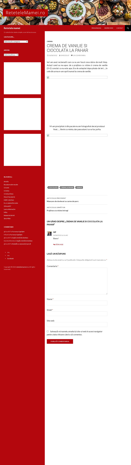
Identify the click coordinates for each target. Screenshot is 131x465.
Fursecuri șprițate (18, 231)
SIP (54, 232)
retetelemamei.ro (22, 267)
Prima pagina (96, 28)
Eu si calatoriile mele (11, 203)
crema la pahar (67, 187)
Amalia (6, 181)
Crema (50, 41)
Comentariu (52, 266)
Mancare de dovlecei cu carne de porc (63, 199)
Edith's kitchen (9, 200)
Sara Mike (7, 218)
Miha (5, 212)
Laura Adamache (9, 209)
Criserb (6, 188)
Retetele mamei (12, 28)
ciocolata (53, 187)
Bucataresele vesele (11, 185)
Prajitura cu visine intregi (57, 209)
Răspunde (59, 244)
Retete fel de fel (9, 215)
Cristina (6, 191)
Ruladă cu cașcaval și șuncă (21, 244)
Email (50, 310)
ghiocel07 (65, 55)
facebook (10, 258)
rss (8, 252)
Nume (50, 299)
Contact (119, 28)
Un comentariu (79, 55)
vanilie (79, 187)
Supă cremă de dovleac (20, 238)
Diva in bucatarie (9, 197)
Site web (50, 320)
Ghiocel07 (7, 206)
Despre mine (108, 28)
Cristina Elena (8, 194)
